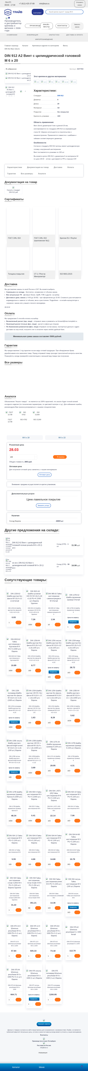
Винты (65, 46)
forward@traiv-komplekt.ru (67, 321)
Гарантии (11, 174)
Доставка (58, 167)
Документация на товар (38, 167)
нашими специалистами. (46, 407)
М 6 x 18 (25, 438)
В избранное (11, 69)
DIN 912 (60, 95)
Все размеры (27, 174)
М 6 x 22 (62, 438)
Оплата (70, 167)
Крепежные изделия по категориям (45, 46)
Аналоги (42, 174)
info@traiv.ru (44, 1047)
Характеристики (14, 167)
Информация (43, 1053)
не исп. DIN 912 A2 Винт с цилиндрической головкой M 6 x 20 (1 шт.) (28, 565)
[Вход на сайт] (69, 5)
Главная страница (12, 46)
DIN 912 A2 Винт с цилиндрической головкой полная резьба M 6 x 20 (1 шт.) (27, 545)
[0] (7, 18)
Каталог (25, 46)
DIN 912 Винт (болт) (12, 49)
